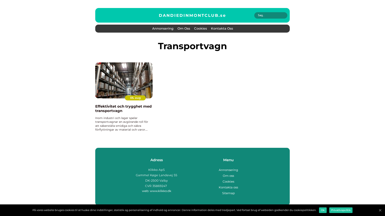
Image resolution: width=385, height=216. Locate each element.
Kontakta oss (222, 28)
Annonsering (162, 28)
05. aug (135, 98)
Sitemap (228, 193)
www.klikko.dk (160, 191)
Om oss (183, 28)
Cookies (200, 28)
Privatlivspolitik (341, 210)
